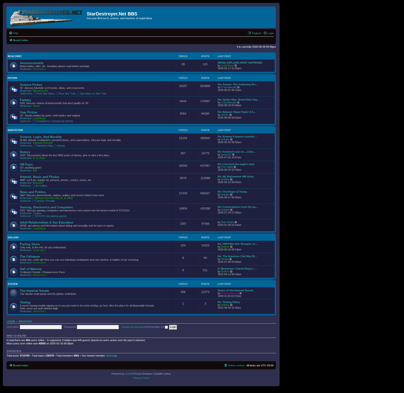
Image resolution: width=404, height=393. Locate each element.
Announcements (31, 63)
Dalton (225, 246)
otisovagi (111, 355)
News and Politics (33, 192)
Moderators (39, 69)
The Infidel (227, 167)
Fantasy (25, 100)
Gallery (13, 237)
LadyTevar (227, 65)
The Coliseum (30, 256)
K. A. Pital (39, 158)
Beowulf (38, 182)
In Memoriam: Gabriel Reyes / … (237, 268)
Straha (225, 259)
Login (11, 321)
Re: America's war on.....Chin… (237, 151)
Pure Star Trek (67, 93)
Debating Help (45, 145)
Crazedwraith (228, 87)
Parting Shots (30, 244)
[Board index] (47, 17)
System (13, 284)
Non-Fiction (15, 130)
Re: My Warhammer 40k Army (236, 176)
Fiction (12, 78)
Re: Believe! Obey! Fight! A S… (237, 112)
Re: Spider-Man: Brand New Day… (239, 99)
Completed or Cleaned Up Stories (54, 121)
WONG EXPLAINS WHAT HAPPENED (240, 62)
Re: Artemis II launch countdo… (237, 136)
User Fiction (28, 112)
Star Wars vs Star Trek (93, 93)
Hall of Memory (31, 269)
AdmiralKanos (230, 293)
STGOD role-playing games (51, 216)
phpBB (129, 373)
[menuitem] (13, 33)
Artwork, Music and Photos (39, 177)
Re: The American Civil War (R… (237, 256)
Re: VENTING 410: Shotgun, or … (238, 243)
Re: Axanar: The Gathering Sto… (238, 84)
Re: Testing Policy (229, 302)
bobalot (225, 139)
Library (61, 145)
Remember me (156, 326)
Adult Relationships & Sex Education (46, 222)
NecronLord (40, 90)
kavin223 (226, 154)
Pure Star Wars (45, 93)
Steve (36, 106)
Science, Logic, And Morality (41, 137)
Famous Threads (45, 200)
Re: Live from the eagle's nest (236, 164)
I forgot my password (133, 326)
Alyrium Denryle (43, 142)
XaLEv (225, 114)
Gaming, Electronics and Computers (46, 207)
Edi (35, 170)
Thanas (37, 213)
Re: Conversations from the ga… (238, 207)
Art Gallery (41, 185)
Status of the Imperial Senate (235, 290)
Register (25, 321)
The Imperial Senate (34, 290)
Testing (25, 302)
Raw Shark (227, 222)
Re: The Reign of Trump (232, 191)
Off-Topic (26, 164)
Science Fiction (31, 85)
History (25, 152)
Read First (15, 56)
